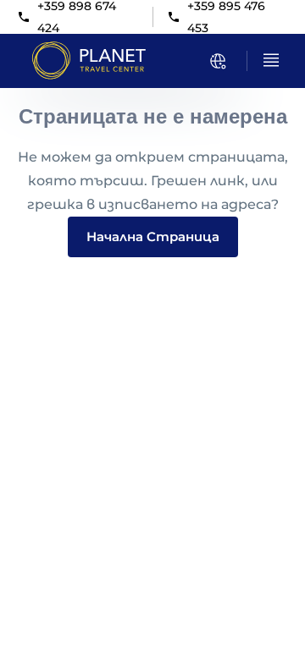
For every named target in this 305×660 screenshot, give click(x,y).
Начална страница (152, 236)
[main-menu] (271, 60)
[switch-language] (217, 61)
